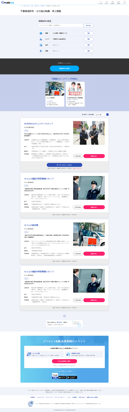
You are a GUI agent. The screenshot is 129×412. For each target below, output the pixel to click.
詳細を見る (94, 156)
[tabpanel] (54, 94)
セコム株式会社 (29, 182)
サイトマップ (49, 397)
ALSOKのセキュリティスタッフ (38, 124)
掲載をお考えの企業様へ (92, 397)
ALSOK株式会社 (29, 127)
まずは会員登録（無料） (64, 361)
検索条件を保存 (64, 68)
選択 (88, 33)
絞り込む (88, 25)
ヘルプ (68, 397)
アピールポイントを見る (65, 165)
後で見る (78, 156)
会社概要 (74, 397)
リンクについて (40, 397)
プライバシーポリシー (60, 397)
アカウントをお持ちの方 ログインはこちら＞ (64, 365)
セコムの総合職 (31, 225)
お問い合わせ (82, 397)
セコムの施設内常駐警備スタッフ (39, 179)
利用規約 (33, 397)
